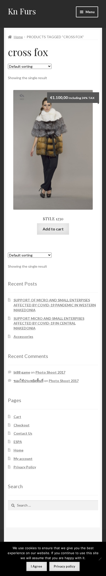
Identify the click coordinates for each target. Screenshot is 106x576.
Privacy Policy (25, 467)
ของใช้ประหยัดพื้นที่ (28, 381)
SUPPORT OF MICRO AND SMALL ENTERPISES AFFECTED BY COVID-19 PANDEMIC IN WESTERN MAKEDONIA (55, 305)
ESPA (18, 442)
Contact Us (23, 433)
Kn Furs (22, 11)
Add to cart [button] (53, 228)
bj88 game (22, 372)
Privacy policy (64, 566)
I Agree (36, 566)
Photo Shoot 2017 (50, 372)
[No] (99, 558)
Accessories (23, 336)
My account (23, 458)
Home (18, 37)
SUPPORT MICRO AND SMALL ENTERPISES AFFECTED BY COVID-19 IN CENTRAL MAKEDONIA (49, 323)
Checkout (22, 425)
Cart (17, 417)
